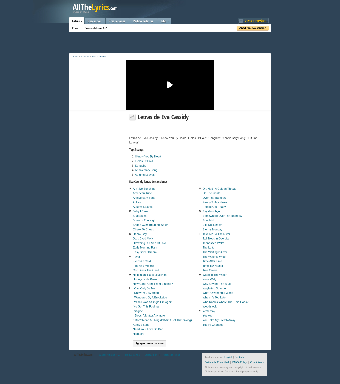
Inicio (75, 56)
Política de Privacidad (217, 362)
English (228, 357)
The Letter (209, 247)
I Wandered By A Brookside (150, 297)
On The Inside (211, 193)
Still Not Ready (212, 224)
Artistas (85, 56)
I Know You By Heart (148, 156)
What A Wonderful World (218, 292)
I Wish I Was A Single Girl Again (152, 302)
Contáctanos (257, 362)
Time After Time (212, 261)
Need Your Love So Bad (148, 329)
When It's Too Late (214, 297)
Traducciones (117, 21)
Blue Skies (139, 215)
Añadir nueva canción (252, 27)
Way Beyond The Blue (217, 283)
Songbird (140, 165)
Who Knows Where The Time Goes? (225, 302)
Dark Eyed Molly (143, 238)
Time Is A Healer (213, 265)
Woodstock (210, 306)
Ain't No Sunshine (144, 188)
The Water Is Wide (214, 256)
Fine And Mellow (143, 265)
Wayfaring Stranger (215, 288)
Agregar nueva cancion (149, 343)
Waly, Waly (209, 279)
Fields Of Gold (144, 161)
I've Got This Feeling (146, 306)
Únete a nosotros (255, 20)
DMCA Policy (239, 362)
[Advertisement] (170, 42)
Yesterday (209, 311)
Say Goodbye (211, 211)
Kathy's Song (141, 324)
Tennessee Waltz (213, 243)
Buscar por (94, 21)
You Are (207, 315)
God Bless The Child (146, 270)
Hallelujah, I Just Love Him (149, 274)
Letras (76, 21)
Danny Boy (140, 234)
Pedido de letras (143, 21)
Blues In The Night (144, 220)
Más (163, 21)
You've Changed (213, 324)
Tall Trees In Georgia (216, 238)
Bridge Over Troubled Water (150, 224)
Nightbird (138, 333)
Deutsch (239, 357)
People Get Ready (214, 206)
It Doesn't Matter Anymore (149, 315)
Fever (136, 256)
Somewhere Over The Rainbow (222, 215)
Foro (75, 28)
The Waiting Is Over (215, 252)
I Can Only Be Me (144, 288)
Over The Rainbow (214, 197)
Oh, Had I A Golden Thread (219, 188)
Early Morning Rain (145, 247)
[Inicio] (95, 12)
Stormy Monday (212, 229)
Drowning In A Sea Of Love (150, 243)
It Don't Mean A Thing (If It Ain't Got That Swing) (162, 320)
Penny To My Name (215, 202)
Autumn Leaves (145, 174)
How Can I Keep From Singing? (153, 283)
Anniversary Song (146, 170)
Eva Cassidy (99, 56)
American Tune (142, 193)
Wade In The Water (214, 274)
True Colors (210, 270)
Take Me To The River (216, 234)
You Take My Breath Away (219, 320)
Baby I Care (140, 211)
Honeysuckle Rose (145, 279)
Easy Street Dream (145, 252)
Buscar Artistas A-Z (95, 28)
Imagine (138, 311)
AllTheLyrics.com (83, 355)
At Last (137, 202)
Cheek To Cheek (143, 229)
